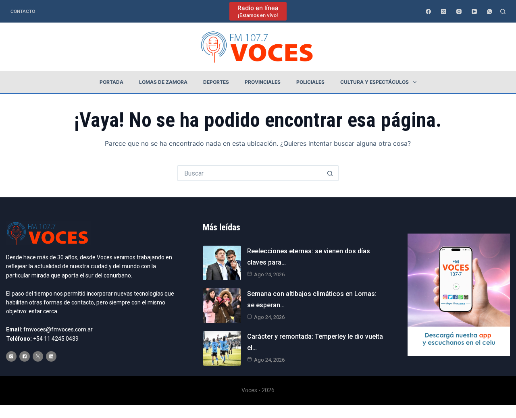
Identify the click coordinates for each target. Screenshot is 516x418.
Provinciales (263, 82)
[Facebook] (428, 11)
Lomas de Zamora (163, 82)
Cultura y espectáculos (374, 82)
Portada (111, 82)
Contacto (22, 11)
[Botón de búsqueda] (330, 173)
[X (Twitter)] (443, 11)
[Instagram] (459, 11)
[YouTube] (474, 11)
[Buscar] (503, 11)
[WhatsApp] (489, 11)
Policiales (310, 82)
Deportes (216, 82)
